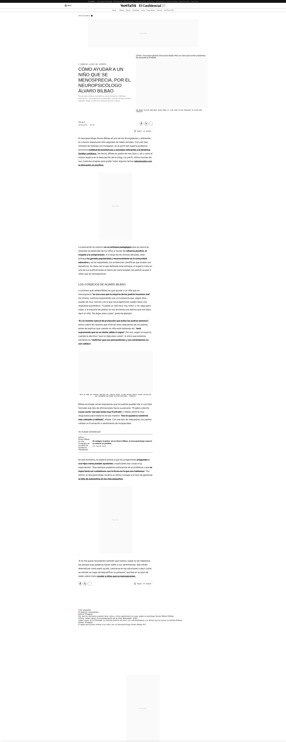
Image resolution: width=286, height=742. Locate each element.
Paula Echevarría (140, 1)
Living (143, 10)
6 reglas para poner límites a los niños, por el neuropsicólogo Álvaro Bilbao (110, 624)
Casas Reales (150, 10)
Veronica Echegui (172, 1)
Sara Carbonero (160, 1)
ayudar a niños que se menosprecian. (116, 576)
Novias (128, 10)
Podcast (159, 10)
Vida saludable (84, 15)
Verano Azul (195, 1)
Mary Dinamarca (129, 1)
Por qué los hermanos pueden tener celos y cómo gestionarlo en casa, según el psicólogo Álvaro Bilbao (122, 616)
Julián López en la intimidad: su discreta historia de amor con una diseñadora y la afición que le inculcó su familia (127, 620)
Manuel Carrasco (184, 1)
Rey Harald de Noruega (104, 1)
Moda (114, 10)
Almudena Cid (117, 1)
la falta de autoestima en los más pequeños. (100, 479)
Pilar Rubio (150, 1)
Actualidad (135, 10)
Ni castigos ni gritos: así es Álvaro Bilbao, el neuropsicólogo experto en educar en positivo (122, 442)
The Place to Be (169, 10)
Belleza (122, 10)
